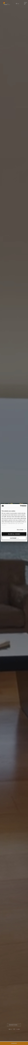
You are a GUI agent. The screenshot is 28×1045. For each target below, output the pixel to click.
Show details (20, 529)
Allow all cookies (14, 534)
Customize (13, 538)
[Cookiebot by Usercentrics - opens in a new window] (20, 506)
